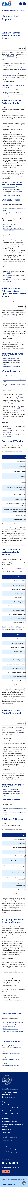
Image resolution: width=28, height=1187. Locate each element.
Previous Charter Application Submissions (13, 1022)
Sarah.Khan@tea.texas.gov (12, 1065)
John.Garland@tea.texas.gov (12, 1059)
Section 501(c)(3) (10, 75)
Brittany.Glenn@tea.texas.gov (12, 1054)
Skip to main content (5, 1)
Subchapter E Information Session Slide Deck (14, 380)
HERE (21, 242)
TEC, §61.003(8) (10, 65)
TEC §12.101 (10, 56)
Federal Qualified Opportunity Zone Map (13, 1031)
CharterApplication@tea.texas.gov (13, 1048)
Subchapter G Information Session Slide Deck (14, 808)
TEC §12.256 (19, 731)
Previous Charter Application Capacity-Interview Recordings (12, 1025)
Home (5, 10)
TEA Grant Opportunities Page (10, 1029)
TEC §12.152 (10, 314)
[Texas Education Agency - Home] (7, 3)
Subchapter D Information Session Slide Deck (14, 209)
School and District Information (16, 10)
